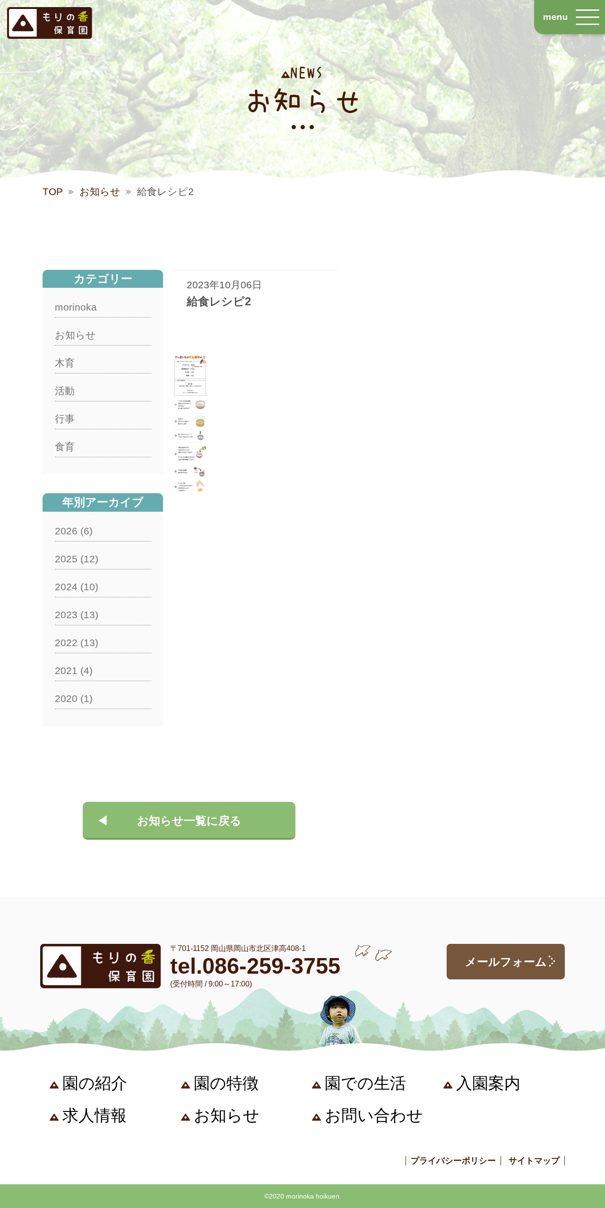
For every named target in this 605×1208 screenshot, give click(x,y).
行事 (65, 418)
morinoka (76, 307)
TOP (53, 191)
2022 (66, 642)
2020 (66, 698)
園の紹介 (94, 1083)
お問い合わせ (374, 1115)
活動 (65, 390)
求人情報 (94, 1115)
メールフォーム (506, 961)
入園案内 (488, 1083)
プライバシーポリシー (453, 1160)
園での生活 (365, 1083)
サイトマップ (534, 1160)
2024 (66, 586)
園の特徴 (226, 1083)
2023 (66, 614)
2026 (66, 530)
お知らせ (100, 191)
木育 (65, 362)
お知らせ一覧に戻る (189, 820)
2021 (66, 670)
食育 (65, 446)
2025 (66, 558)
